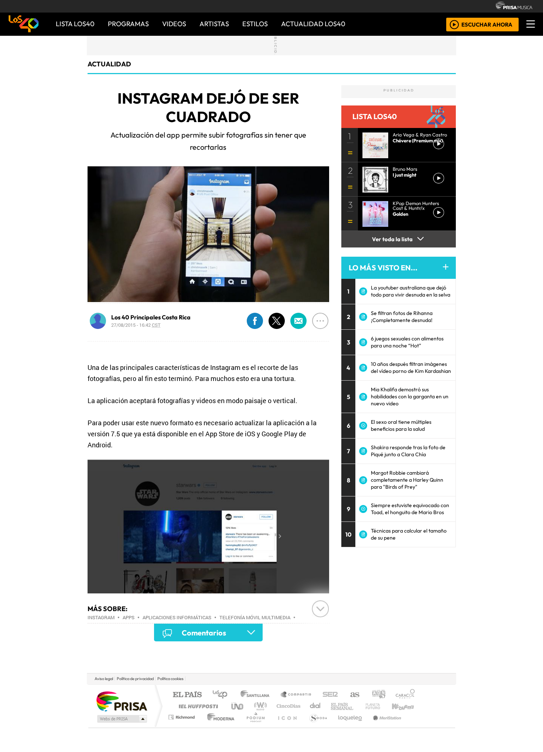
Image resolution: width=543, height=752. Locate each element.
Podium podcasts (182, 715)
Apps (128, 617)
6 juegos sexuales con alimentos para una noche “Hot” (407, 342)
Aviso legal (104, 678)
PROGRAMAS (128, 24)
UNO (237, 706)
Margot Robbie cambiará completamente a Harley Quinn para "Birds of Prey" (407, 479)
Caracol (405, 695)
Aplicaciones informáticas (177, 617)
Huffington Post (197, 706)
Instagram (101, 617)
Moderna (218, 726)
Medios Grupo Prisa (121, 718)
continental (315, 706)
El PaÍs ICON (286, 726)
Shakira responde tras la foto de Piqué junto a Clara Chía (408, 451)
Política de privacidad (135, 678)
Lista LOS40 (75, 24)
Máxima (335, 706)
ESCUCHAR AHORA (486, 24)
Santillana (257, 695)
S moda (316, 726)
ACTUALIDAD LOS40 (313, 24)
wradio (259, 706)
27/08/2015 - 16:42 (136, 325)
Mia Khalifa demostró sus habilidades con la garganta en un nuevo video (409, 396)
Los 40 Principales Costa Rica (151, 317)
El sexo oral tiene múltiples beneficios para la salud (401, 425)
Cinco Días (287, 706)
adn (378, 695)
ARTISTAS (214, 24)
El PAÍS (187, 695)
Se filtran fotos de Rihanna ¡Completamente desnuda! (402, 316)
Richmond (182, 726)
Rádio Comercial (416, 726)
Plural (253, 726)
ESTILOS (255, 24)
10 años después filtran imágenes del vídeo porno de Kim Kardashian (411, 367)
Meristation (383, 726)
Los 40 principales (222, 695)
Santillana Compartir (296, 695)
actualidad (109, 64)
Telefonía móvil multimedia (254, 617)
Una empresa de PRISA (121, 700)
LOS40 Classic (357, 706)
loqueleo (347, 726)
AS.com (354, 695)
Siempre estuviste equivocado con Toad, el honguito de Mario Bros (410, 509)
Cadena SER (330, 695)
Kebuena (406, 706)
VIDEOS (174, 24)
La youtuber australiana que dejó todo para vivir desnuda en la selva (410, 291)
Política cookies (170, 678)
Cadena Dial (379, 706)
